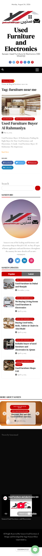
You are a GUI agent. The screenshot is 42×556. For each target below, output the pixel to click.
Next (37, 413)
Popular (11, 274)
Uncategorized (7, 119)
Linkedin (8, 167)
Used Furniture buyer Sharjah (25, 119)
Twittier (13, 62)
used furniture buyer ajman (19, 407)
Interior (19, 364)
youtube (17, 62)
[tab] (12, 274)
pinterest (32, 62)
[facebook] (10, 260)
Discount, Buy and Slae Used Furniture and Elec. (21, 415)
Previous (4, 413)
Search (5, 183)
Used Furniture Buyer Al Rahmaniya (20, 126)
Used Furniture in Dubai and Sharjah (26, 285)
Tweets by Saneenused (10, 435)
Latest (31, 274)
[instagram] (31, 260)
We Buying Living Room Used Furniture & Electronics (26, 304)
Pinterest (32, 162)
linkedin (28, 62)
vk (25, 62)
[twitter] (17, 260)
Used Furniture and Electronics (21, 39)
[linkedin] (24, 260)
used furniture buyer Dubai (24, 280)
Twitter (21, 162)
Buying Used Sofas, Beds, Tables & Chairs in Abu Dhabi (26, 325)
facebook (10, 62)
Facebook (8, 162)
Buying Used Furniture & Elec (25, 298)
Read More (5, 152)
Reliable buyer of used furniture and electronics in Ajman (25, 346)
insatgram (21, 62)
